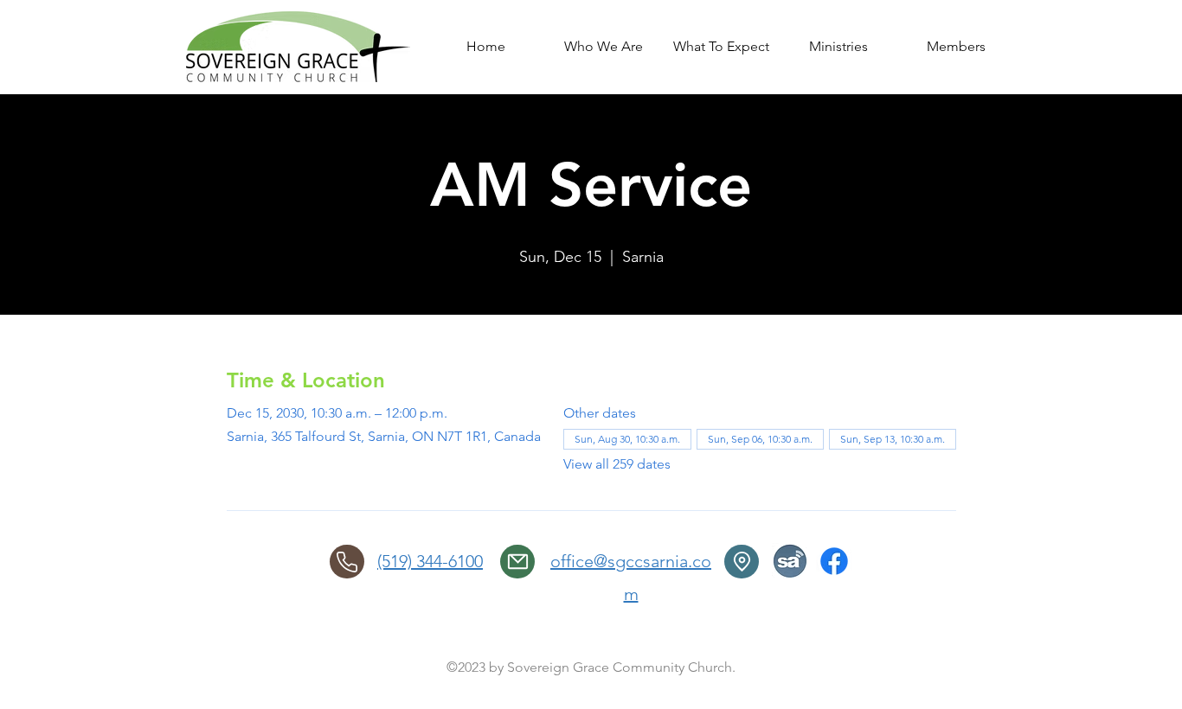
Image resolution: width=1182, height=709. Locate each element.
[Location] (741, 561)
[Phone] (347, 561)
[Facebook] (834, 561)
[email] (517, 561)
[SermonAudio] (790, 561)
